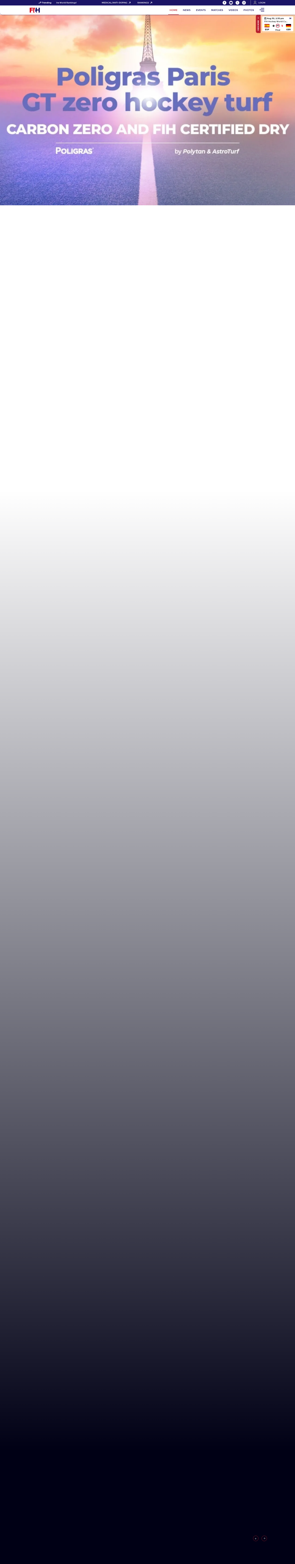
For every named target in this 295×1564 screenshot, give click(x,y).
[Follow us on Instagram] (244, 3)
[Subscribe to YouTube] (231, 3)
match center (277, 23)
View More (258, 25)
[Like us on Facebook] (224, 3)
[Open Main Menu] (262, 10)
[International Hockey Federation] (46, 10)
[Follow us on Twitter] (237, 3)
